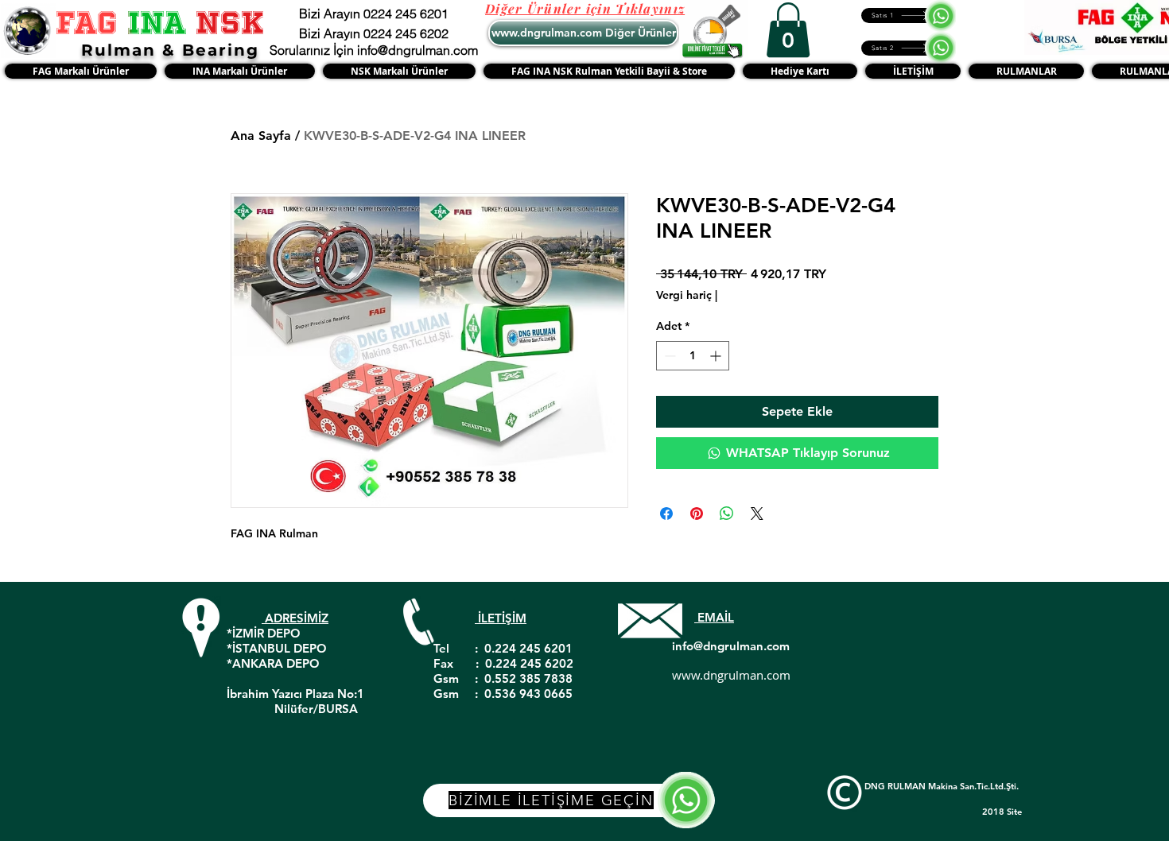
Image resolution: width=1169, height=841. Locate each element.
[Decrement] (668, 356)
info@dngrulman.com (731, 645)
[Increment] (717, 356)
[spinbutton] (692, 356)
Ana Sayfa (261, 135)
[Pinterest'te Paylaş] (696, 513)
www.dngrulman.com (731, 675)
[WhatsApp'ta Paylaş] (726, 513)
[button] (788, 29)
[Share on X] (757, 513)
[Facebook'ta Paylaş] (666, 513)
